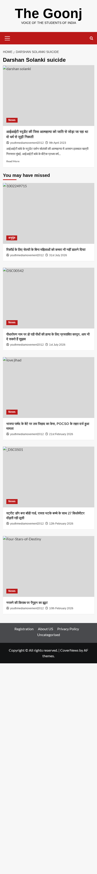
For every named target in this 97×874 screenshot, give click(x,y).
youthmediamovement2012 (27, 142)
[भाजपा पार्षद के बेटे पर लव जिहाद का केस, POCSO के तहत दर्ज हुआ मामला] (48, 387)
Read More (12, 161)
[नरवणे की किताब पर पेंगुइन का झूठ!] (48, 566)
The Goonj (48, 13)
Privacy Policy (68, 629)
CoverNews (69, 650)
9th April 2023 (57, 142)
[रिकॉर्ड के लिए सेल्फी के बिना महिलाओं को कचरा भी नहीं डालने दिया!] (48, 213)
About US (45, 629)
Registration (24, 629)
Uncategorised (48, 634)
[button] (7, 37)
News (12, 120)
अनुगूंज (11, 237)
